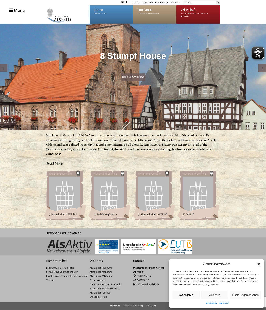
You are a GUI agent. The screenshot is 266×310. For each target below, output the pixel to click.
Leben (98, 10)
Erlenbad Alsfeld (98, 297)
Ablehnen (214, 294)
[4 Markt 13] (200, 218)
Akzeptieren (186, 294)
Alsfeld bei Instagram (101, 272)
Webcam (174, 3)
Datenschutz (211, 303)
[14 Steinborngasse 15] (111, 218)
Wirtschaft (188, 10)
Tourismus (144, 10)
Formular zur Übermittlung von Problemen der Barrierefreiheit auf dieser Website (67, 276)
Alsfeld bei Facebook (101, 268)
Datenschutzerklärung (133, 305)
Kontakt (135, 3)
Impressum (224, 303)
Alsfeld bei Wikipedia (101, 276)
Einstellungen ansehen (245, 294)
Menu (19, 10)
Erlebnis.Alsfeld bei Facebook (105, 284)
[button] (259, 264)
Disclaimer (151, 305)
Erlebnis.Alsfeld (97, 280)
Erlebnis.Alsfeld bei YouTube (104, 289)
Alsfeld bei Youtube (100, 293)
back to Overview (133, 77)
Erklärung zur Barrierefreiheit (60, 268)
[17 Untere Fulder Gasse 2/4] (155, 218)
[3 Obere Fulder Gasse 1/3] (66, 218)
